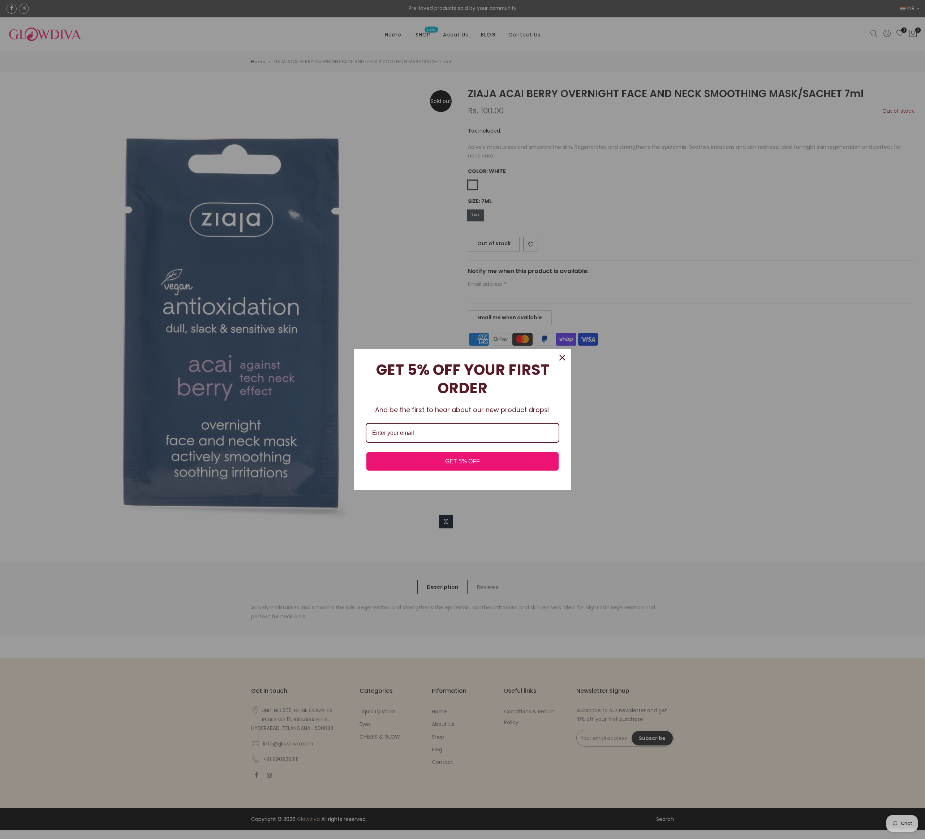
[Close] (562, 357)
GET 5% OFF (462, 461)
